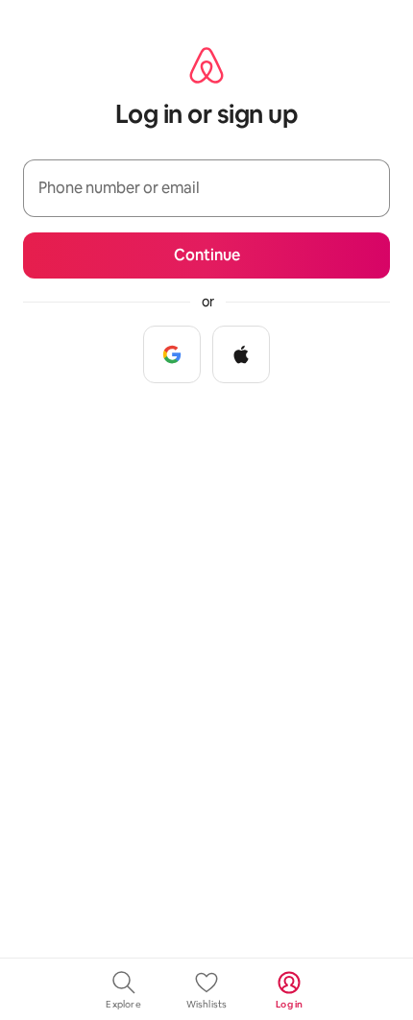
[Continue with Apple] (241, 354)
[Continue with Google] (172, 354)
